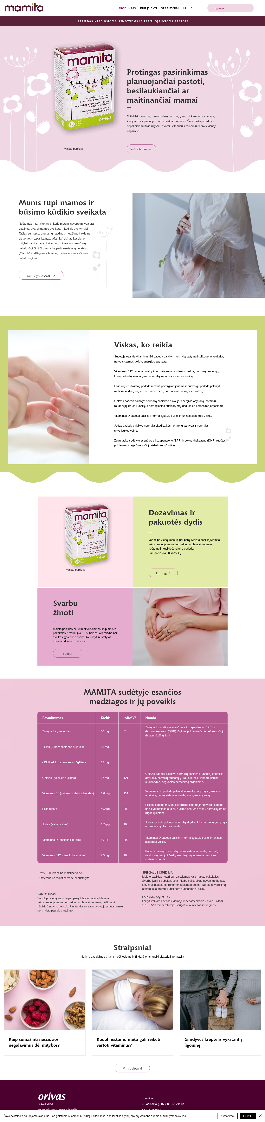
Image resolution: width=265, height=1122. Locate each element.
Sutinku (247, 1116)
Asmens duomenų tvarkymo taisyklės (163, 1116)
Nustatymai (227, 1116)
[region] (85, 542)
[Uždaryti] (260, 1116)
